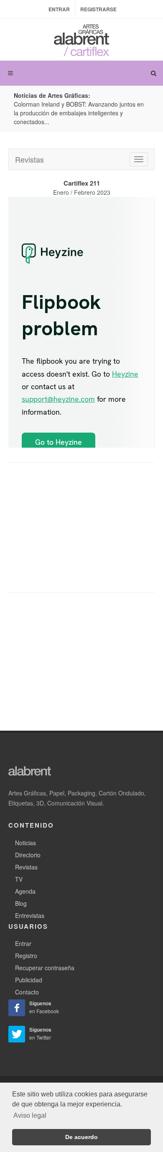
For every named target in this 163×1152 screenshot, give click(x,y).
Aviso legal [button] (29, 1115)
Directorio (28, 855)
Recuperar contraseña (44, 967)
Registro (26, 955)
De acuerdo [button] (81, 1137)
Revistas (29, 159)
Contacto (27, 992)
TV (19, 879)
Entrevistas (29, 915)
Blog (21, 903)
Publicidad (28, 980)
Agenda (25, 891)
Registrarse (98, 9)
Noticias (25, 843)
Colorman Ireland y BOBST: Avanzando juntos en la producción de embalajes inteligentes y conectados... (79, 113)
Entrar (59, 9)
